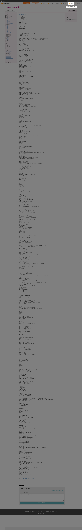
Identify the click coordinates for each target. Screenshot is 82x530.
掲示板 (72, 3)
